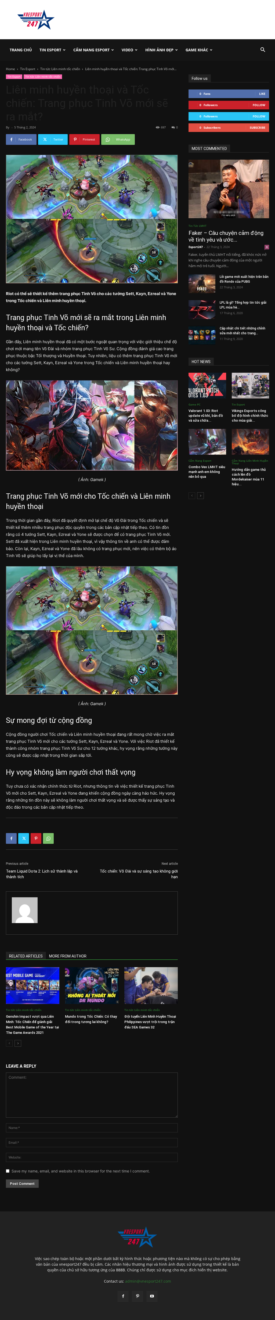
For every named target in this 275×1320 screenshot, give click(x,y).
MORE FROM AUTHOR (67, 956)
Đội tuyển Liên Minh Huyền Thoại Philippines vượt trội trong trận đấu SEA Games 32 (150, 1021)
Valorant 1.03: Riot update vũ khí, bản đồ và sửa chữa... (206, 415)
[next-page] (18, 1043)
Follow (259, 105)
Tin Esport (50, 49)
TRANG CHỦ (21, 49)
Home (10, 69)
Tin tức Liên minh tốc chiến (60, 69)
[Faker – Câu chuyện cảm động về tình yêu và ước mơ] (229, 189)
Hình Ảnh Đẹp (159, 49)
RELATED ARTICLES (26, 956)
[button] (262, 50)
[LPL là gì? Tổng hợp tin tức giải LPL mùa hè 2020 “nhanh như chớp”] (202, 309)
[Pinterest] (36, 838)
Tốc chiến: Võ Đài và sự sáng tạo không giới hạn (139, 874)
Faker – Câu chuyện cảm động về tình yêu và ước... (226, 236)
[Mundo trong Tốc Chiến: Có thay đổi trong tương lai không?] (91, 985)
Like (262, 94)
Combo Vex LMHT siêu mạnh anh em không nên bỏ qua (207, 472)
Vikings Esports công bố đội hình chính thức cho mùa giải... (250, 415)
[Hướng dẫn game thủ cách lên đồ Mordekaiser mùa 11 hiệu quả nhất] (250, 442)
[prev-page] (9, 1043)
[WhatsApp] (48, 838)
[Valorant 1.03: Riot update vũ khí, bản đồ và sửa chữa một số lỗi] (207, 386)
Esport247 (196, 247)
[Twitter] (23, 838)
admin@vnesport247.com (148, 1281)
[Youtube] (152, 1296)
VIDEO (127, 49)
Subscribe (257, 127)
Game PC (194, 404)
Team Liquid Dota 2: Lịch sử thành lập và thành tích (42, 874)
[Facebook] (11, 838)
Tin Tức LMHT (198, 226)
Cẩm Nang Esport (91, 49)
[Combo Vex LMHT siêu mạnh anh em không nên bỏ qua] (207, 442)
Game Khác (197, 49)
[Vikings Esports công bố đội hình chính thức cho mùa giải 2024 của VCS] (250, 386)
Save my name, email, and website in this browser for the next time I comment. (81, 1171)
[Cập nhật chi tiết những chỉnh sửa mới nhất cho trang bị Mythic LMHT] (202, 335)
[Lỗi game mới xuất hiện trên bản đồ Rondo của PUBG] (202, 283)
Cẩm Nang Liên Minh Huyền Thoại (250, 462)
